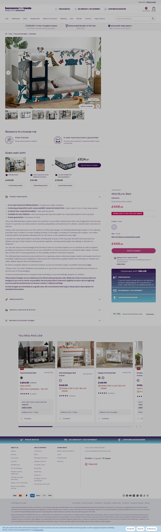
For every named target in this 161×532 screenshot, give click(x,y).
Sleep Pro (37, 475)
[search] (153, 18)
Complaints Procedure (136, 503)
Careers (14, 461)
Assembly (37, 472)
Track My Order (39, 465)
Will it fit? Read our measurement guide (125, 237)
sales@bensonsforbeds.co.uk (100, 451)
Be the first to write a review (121, 201)
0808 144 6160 (151, 2)
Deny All (140, 529)
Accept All (130, 529)
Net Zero (60, 461)
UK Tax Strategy (16, 468)
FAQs (36, 454)
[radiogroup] (133, 227)
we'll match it (131, 282)
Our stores (15, 458)
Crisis (59, 454)
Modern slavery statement (16, 473)
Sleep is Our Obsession (19, 483)
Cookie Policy (98, 503)
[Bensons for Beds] (18, 9)
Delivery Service (40, 461)
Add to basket (133, 250)
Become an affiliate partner (18, 487)
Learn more (121, 264)
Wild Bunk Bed (13, 175)
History (13, 451)
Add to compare (87, 106)
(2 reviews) (33, 394)
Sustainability (62, 458)
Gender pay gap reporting (17, 478)
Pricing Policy (107, 503)
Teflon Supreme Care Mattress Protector (41, 176)
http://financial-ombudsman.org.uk (47, 521)
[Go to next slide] (98, 73)
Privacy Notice (77, 503)
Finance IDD (125, 503)
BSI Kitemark (15, 465)
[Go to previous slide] (8, 73)
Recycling (37, 468)
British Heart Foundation (65, 451)
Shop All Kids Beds (20, 34)
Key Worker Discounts (42, 484)
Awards (13, 454)
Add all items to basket (89, 165)
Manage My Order (40, 458)
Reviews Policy (116, 503)
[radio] (114, 227)
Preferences (151, 529)
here (89, 265)
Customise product (15, 185)
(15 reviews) (111, 393)
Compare (27, 418)
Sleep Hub (92, 464)
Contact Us (38, 451)
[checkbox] (6, 175)
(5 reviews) (72, 396)
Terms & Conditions (87, 503)
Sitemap (147, 503)
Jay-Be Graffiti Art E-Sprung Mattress (65, 176)
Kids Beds (32, 34)
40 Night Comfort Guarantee (40, 479)
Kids (10, 34)
